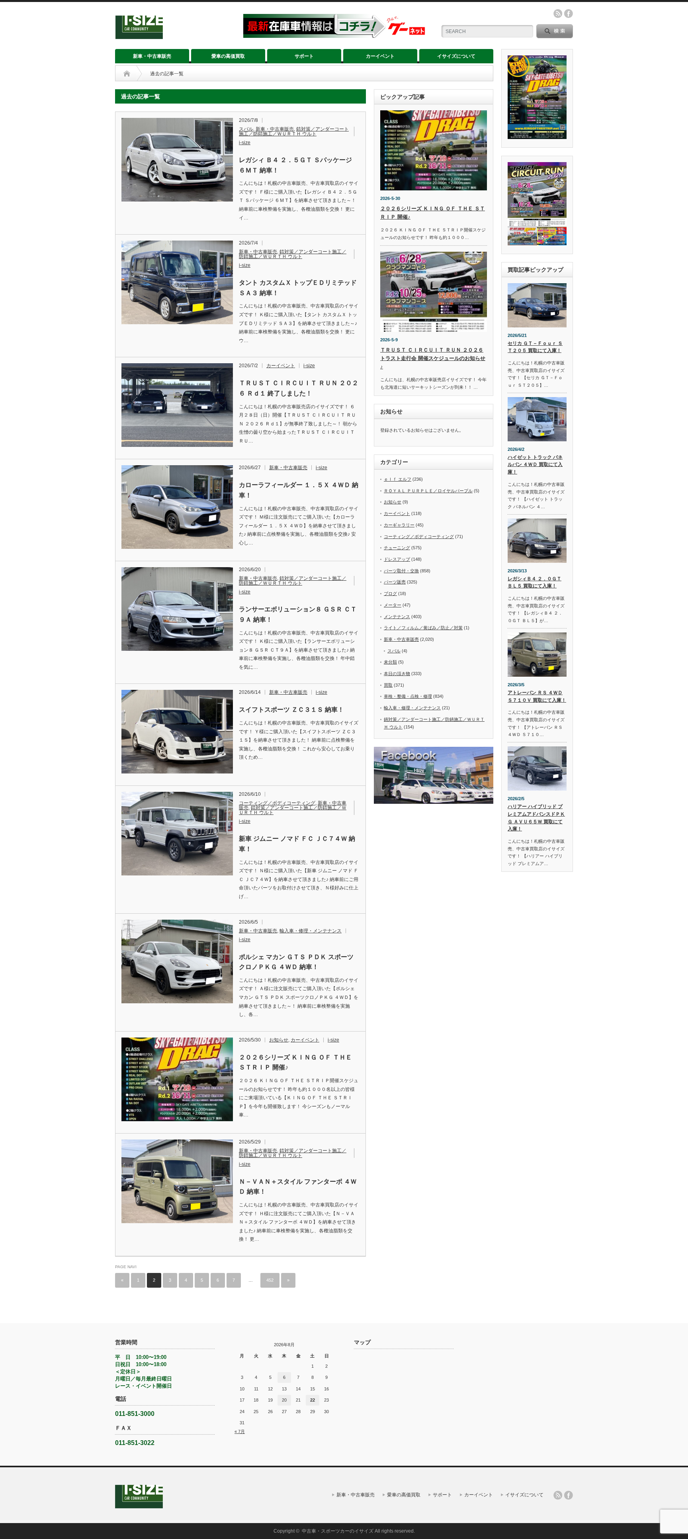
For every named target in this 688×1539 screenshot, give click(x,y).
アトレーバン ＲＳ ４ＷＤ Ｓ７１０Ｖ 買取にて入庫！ (537, 696)
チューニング (397, 547)
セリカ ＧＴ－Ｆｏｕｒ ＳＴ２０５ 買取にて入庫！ (535, 347)
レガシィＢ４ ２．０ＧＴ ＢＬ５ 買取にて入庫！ (534, 582)
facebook (568, 13)
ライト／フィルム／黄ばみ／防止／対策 (423, 627)
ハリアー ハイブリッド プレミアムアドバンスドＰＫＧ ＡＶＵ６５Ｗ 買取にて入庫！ (536, 818)
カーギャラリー (399, 525)
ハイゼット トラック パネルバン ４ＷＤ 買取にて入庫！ (535, 464)
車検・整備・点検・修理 (408, 696)
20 (284, 1400)
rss (557, 13)
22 (312, 1400)
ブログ (390, 593)
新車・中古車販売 (152, 56)
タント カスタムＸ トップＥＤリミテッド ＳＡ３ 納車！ (298, 287)
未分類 (390, 662)
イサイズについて (456, 56)
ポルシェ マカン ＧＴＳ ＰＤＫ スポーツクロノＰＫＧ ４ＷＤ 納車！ (296, 962)
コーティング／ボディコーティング (277, 803)
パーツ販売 (395, 582)
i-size (244, 142)
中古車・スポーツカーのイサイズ (337, 1531)
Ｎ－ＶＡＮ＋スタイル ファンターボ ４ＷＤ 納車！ (298, 1186)
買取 (388, 685)
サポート (304, 56)
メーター (392, 605)
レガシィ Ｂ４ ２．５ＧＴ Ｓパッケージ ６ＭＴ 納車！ (295, 165)
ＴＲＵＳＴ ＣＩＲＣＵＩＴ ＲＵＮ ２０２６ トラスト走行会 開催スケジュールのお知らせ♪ (432, 358)
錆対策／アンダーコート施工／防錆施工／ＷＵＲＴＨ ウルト (294, 131)
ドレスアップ (397, 559)
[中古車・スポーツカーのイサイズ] (174, 35)
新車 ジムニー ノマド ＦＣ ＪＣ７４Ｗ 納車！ (297, 843)
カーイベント (380, 56)
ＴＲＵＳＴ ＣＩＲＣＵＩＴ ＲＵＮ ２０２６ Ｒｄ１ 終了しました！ (298, 388)
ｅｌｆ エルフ (397, 479)
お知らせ (278, 1040)
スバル (246, 129)
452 (270, 1280)
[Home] (126, 74)
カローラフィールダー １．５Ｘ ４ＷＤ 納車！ (298, 490)
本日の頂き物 (397, 673)
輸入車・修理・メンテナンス (311, 931)
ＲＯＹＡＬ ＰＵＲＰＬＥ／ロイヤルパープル (428, 490)
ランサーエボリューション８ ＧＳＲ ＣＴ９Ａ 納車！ (298, 614)
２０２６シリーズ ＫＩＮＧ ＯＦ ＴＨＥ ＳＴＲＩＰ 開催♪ (295, 1062)
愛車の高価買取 (228, 56)
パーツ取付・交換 (401, 570)
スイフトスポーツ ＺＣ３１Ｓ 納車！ (291, 709)
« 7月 (240, 1431)
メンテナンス (397, 616)
